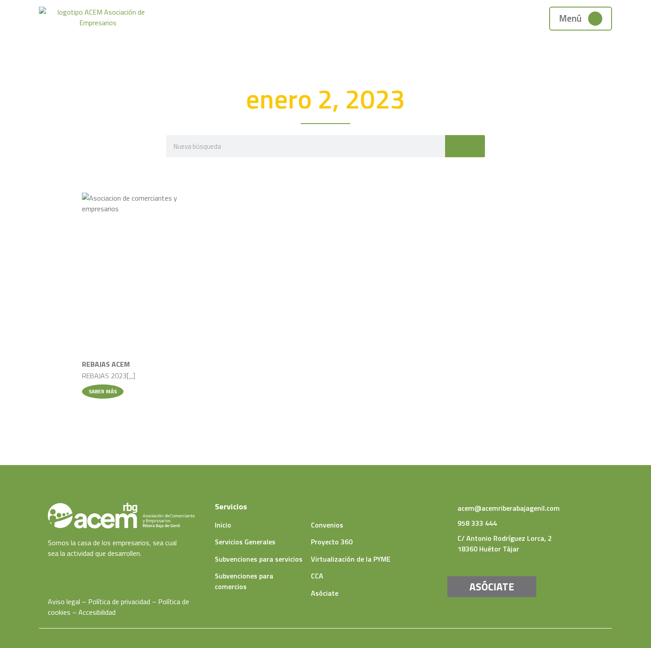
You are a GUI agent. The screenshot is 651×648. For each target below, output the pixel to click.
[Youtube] (64, 570)
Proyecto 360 (332, 541)
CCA (317, 575)
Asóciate (324, 593)
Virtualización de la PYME (351, 559)
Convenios (327, 525)
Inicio (223, 525)
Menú (570, 18)
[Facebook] (51, 570)
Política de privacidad (119, 601)
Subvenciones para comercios (244, 581)
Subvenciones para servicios (258, 559)
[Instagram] (77, 570)
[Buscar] (465, 146)
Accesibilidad (97, 612)
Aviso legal (64, 601)
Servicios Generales (245, 541)
